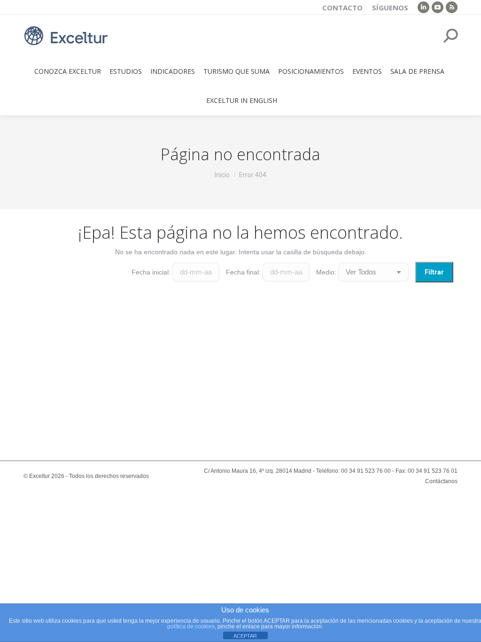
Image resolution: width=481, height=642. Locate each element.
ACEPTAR (245, 636)
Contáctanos (441, 481)
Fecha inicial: (151, 272)
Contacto (342, 7)
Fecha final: (243, 272)
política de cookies (191, 626)
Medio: (326, 272)
